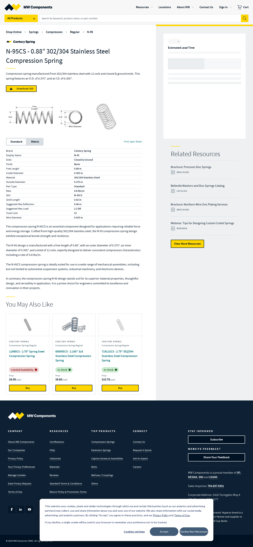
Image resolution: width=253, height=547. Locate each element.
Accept (164, 531)
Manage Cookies (17, 475)
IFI (238, 473)
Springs (34, 32)
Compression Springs (103, 441)
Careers (137, 466)
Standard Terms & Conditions (66, 483)
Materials (55, 466)
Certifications (57, 441)
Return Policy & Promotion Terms (68, 491)
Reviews (54, 475)
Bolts (94, 466)
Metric (35, 142)
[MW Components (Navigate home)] (32, 415)
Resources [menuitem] (142, 7)
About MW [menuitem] (183, 7)
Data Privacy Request (19, 483)
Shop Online (13, 32)
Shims (94, 483)
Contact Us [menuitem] (206, 7)
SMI (201, 477)
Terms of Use (15, 491)
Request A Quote (142, 450)
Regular (75, 32)
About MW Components (21, 441)
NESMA (192, 477)
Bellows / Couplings (102, 475)
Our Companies (16, 450)
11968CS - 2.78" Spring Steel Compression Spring (26, 354)
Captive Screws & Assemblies (107, 458)
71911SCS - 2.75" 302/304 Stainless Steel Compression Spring (119, 356)
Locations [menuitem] (165, 7)
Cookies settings (134, 531)
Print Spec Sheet (133, 141)
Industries (55, 458)
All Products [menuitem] (15, 18)
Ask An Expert (140, 458)
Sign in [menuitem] (223, 7)
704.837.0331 (216, 486)
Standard (16, 142)
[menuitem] (243, 7)
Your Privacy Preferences (21, 466)
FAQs (52, 450)
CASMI (213, 477)
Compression (54, 32)
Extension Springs (101, 450)
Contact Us (139, 441)
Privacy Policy (15, 458)
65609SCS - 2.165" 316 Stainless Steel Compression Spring (73, 356)
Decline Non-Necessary (194, 531)
